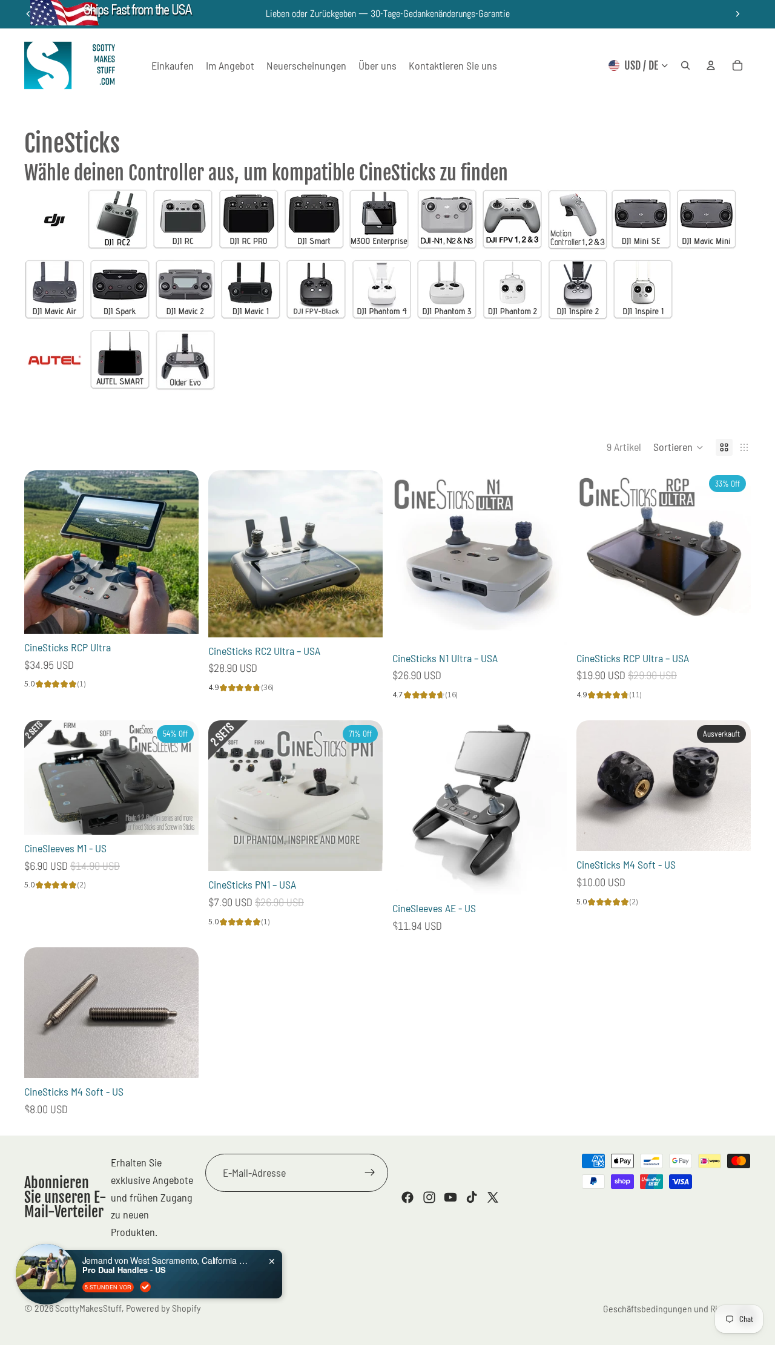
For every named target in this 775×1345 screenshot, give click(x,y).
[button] (678, 447)
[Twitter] (493, 1197)
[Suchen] (685, 65)
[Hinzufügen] (180, 615)
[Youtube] (450, 1197)
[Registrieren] (370, 1172)
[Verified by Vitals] (145, 1286)
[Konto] (711, 65)
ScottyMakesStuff (88, 1308)
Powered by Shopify (163, 1308)
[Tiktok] (471, 1197)
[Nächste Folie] (737, 14)
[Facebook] (407, 1197)
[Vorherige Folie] (42, 552)
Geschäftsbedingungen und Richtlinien (677, 1308)
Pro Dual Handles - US (124, 1270)
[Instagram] (429, 1197)
